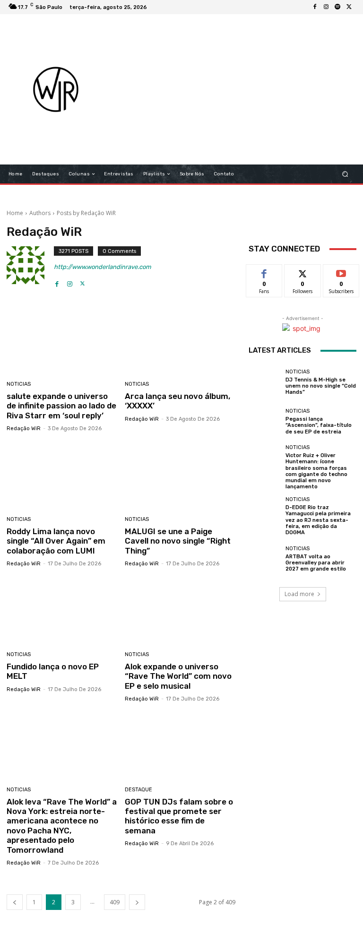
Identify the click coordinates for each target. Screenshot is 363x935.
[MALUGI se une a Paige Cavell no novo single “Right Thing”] (180, 475)
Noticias (19, 384)
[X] (348, 7)
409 (115, 902)
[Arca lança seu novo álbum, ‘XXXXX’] (180, 340)
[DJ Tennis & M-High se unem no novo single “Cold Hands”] (265, 382)
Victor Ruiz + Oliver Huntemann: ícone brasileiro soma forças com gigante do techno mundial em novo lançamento (316, 471)
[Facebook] (314, 7)
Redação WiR (24, 428)
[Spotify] (337, 7)
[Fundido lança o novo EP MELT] (62, 610)
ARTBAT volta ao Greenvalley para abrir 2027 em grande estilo (315, 563)
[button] (345, 174)
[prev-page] (15, 902)
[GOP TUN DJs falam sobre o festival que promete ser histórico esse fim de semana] (180, 745)
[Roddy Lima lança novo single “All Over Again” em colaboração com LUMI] (62, 475)
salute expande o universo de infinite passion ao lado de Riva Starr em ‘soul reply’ (61, 405)
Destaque (138, 789)
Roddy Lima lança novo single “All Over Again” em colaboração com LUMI (56, 541)
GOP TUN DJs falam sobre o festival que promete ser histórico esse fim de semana (179, 816)
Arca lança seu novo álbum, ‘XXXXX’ (177, 400)
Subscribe (341, 271)
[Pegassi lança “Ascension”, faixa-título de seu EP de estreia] (265, 422)
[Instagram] (326, 7)
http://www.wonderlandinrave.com (102, 267)
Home (15, 213)
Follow (303, 271)
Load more (299, 594)
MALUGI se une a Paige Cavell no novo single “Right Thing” (178, 541)
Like (264, 271)
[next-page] (137, 902)
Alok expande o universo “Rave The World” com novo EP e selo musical (178, 676)
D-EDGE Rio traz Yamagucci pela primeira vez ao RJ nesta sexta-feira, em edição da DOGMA (318, 520)
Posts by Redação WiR (86, 213)
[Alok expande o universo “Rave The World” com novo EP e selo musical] (180, 610)
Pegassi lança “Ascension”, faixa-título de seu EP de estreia (318, 425)
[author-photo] (30, 267)
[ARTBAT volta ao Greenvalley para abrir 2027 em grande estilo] (265, 559)
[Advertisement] (239, 89)
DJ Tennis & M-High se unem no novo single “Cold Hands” (320, 386)
